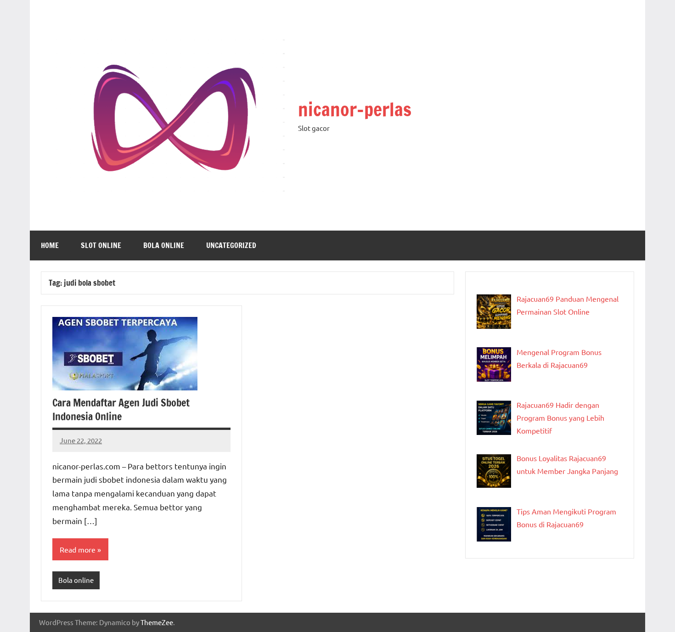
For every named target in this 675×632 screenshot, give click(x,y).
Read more (78, 549)
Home (50, 245)
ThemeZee (157, 622)
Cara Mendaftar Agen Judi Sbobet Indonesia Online (121, 409)
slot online (101, 245)
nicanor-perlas (354, 109)
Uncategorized (231, 245)
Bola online (163, 245)
